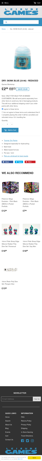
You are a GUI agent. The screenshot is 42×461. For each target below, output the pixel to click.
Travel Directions (27, 436)
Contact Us (9, 439)
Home (3, 29)
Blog (7, 428)
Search (7, 421)
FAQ (22, 417)
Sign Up (36, 399)
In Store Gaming (27, 432)
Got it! (34, 458)
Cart (38, 3)
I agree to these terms (11, 109)
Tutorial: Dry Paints (10, 140)
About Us (8, 424)
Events (7, 432)
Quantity (5, 120)
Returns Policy (26, 421)
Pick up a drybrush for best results (16, 156)
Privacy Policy (26, 424)
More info (20, 459)
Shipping (24, 428)
